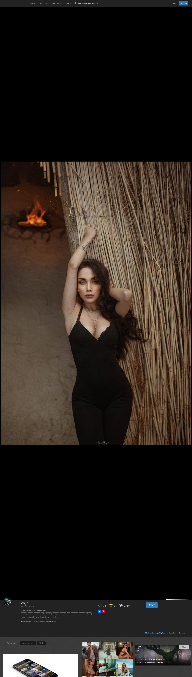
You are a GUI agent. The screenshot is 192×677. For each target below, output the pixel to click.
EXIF (41, 643)
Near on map (28, 643)
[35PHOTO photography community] (14, 3)
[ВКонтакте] (99, 611)
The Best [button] (56, 3)
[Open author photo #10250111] (124, 667)
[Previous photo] (2, 294)
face (53, 617)
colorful (30, 617)
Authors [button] (43, 3)
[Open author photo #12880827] (124, 650)
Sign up (183, 3)
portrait (63, 614)
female (82, 614)
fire (48, 617)
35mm (89, 614)
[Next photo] (189, 294)
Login (174, 3)
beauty (48, 614)
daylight (55, 614)
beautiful (74, 614)
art (68, 614)
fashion (37, 614)
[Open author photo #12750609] (90, 667)
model (30, 614)
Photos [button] (32, 3)
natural (37, 617)
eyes (58, 617)
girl (43, 614)
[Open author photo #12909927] (107, 650)
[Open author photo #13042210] (90, 650)
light (43, 617)
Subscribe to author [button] (151, 605)
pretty (24, 614)
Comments (12, 643)
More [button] (67, 3)
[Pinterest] (103, 611)
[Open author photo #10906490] (107, 667)
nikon (23, 617)
